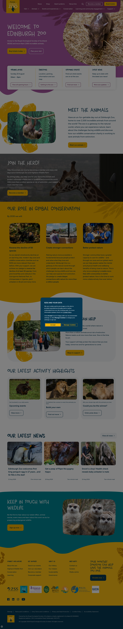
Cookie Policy (67, 312)
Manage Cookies (70, 325)
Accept (52, 325)
